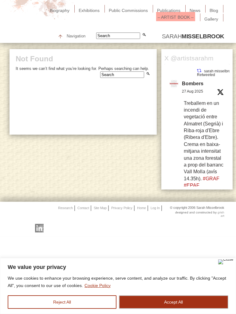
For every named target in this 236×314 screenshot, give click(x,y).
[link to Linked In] (39, 228)
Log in (155, 207)
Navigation (76, 36)
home (141, 207)
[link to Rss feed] (16, 228)
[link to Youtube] (27, 228)
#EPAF (191, 185)
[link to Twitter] (62, 228)
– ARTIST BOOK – (176, 17)
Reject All (62, 302)
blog (214, 10)
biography (59, 10)
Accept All (173, 302)
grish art (221, 214)
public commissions (128, 10)
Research (65, 207)
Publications (168, 10)
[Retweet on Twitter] (199, 70)
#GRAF (211, 178)
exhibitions (89, 10)
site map (100, 207)
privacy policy (121, 207)
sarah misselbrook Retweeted (215, 73)
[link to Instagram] (51, 228)
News (195, 10)
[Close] (225, 261)
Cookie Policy (98, 285)
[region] (118, 286)
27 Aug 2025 (192, 91)
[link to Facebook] (74, 228)
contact (83, 207)
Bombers (192, 83)
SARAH (193, 36)
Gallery (211, 19)
